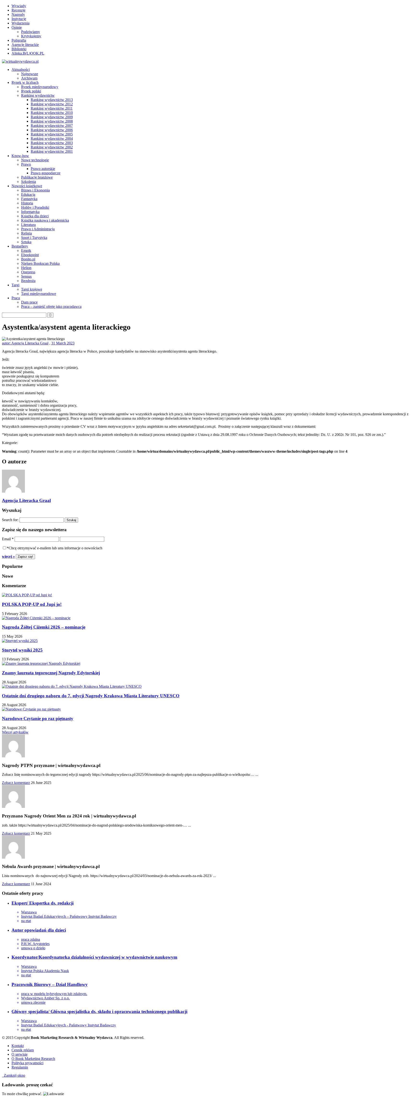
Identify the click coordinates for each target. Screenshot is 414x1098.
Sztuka (26, 242)
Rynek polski (31, 91)
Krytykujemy (31, 36)
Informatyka (30, 212)
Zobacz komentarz (16, 783)
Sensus (26, 276)
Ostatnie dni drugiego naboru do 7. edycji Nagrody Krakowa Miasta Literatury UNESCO (90, 695)
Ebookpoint (30, 255)
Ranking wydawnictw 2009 (52, 117)
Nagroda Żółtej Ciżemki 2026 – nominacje (43, 627)
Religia (26, 233)
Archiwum (29, 78)
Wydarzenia (20, 23)
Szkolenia (28, 182)
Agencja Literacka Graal (26, 500)
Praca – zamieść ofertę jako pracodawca (51, 306)
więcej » (8, 556)
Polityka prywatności (27, 1063)
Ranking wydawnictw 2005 (52, 134)
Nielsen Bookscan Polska (40, 263)
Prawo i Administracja (38, 229)
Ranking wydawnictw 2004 (52, 138)
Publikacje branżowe (37, 177)
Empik (26, 250)
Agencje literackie (25, 45)
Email (8, 539)
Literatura (28, 225)
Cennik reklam (23, 1050)
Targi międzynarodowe (38, 294)
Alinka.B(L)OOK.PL (28, 53)
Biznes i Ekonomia (35, 190)
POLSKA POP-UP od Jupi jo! (32, 604)
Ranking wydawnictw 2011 (52, 108)
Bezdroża (28, 281)
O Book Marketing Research (33, 1059)
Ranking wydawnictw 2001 (52, 151)
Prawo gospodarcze (45, 173)
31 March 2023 (63, 343)
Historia (27, 203)
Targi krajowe (31, 289)
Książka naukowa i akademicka (45, 220)
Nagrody (18, 14)
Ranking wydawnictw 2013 (52, 100)
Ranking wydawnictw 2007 (52, 126)
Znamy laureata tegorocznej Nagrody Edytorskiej (51, 672)
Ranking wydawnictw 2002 (52, 147)
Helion (26, 268)
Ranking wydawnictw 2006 (52, 130)
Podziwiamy (30, 32)
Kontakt (18, 1046)
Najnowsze (29, 74)
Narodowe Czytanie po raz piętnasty (37, 718)
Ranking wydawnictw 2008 (52, 121)
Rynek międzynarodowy (39, 87)
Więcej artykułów (15, 732)
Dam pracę (29, 302)
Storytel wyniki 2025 (22, 650)
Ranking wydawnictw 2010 (52, 113)
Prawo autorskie (43, 169)
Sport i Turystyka (34, 238)
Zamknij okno (13, 1075)
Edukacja (28, 194)
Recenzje (18, 10)
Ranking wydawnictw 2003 (52, 143)
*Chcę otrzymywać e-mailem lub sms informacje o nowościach (54, 548)
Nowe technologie (35, 160)
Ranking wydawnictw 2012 (52, 104)
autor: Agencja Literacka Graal (25, 343)
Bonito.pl (28, 259)
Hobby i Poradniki (35, 207)
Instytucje (19, 19)
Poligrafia (19, 40)
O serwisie (20, 1054)
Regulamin (20, 1067)
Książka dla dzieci (35, 216)
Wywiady (19, 6)
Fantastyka (29, 199)
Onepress (28, 272)
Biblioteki (19, 49)
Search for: (10, 520)
